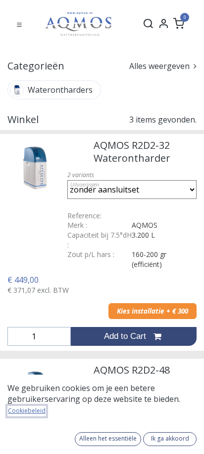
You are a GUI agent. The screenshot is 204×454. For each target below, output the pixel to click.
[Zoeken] (148, 24)
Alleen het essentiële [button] (108, 438)
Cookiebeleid (27, 410)
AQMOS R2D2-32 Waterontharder (132, 152)
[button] (134, 336)
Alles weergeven (160, 66)
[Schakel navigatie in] (19, 23)
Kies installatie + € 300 (152, 311)
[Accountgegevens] (163, 24)
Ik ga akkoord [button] (170, 438)
